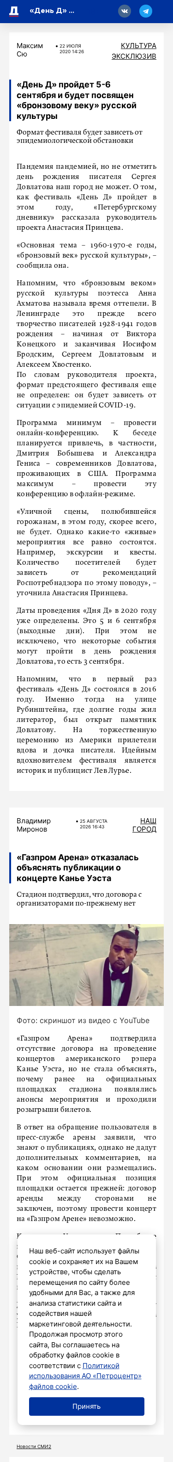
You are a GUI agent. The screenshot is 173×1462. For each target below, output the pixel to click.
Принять (86, 1406)
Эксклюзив (134, 56)
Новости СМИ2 (34, 1446)
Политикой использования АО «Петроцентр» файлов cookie (85, 1376)
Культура (138, 45)
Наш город (144, 824)
